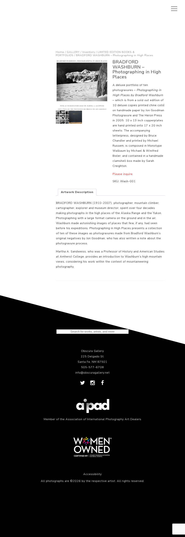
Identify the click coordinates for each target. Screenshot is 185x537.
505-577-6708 (92, 367)
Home (60, 52)
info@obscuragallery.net (92, 373)
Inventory (88, 52)
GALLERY (73, 52)
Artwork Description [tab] (77, 192)
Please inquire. (123, 174)
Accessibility (92, 474)
